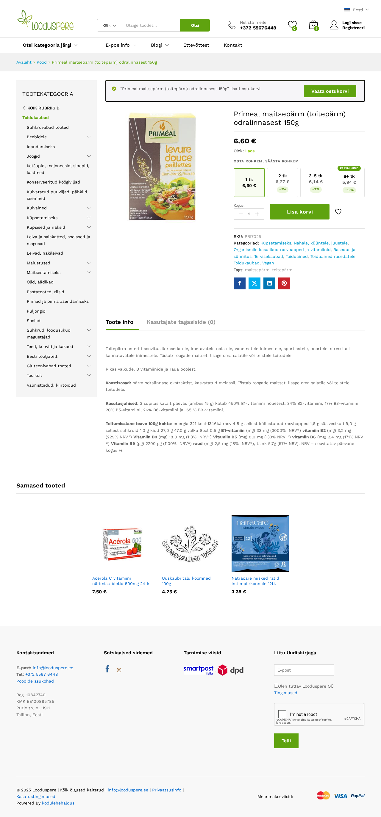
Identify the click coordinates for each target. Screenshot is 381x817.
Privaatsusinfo (166, 790)
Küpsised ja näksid (46, 227)
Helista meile (253, 22)
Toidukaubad (247, 263)
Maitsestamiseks (43, 272)
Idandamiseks (41, 146)
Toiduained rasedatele (332, 256)
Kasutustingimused (35, 796)
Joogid (33, 156)
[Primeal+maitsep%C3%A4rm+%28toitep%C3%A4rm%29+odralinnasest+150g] (254, 283)
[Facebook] (107, 669)
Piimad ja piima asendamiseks (58, 301)
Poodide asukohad (35, 681)
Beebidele (37, 136)
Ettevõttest (196, 45)
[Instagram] (119, 670)
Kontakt (233, 45)
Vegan (268, 263)
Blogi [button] (156, 45)
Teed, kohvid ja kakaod (50, 346)
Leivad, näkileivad (45, 253)
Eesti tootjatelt (42, 356)
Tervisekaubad (268, 256)
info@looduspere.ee (53, 667)
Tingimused (285, 692)
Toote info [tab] (119, 322)
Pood (42, 62)
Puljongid (36, 311)
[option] (121, 559)
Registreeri (353, 27)
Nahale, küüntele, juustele (321, 243)
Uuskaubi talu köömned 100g (186, 581)
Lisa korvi (300, 211)
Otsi (195, 25)
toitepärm (282, 269)
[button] (106, 568)
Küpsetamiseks (275, 243)
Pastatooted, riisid (45, 291)
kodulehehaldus (58, 803)
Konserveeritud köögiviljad (53, 182)
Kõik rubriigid (43, 108)
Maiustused (38, 263)
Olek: (239, 150)
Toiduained (297, 256)
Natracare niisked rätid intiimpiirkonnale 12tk (255, 581)
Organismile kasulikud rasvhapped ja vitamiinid (282, 249)
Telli (286, 741)
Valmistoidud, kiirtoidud (51, 385)
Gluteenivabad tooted (49, 365)
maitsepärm (257, 269)
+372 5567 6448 (41, 674)
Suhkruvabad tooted (48, 127)
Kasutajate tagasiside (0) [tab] (181, 322)
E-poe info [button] (118, 45)
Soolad (33, 320)
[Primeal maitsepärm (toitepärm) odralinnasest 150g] (240, 283)
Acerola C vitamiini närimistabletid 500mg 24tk (120, 581)
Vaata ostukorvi (330, 91)
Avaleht (24, 62)
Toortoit (34, 375)
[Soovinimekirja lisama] (339, 212)
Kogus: (239, 205)
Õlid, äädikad (40, 282)
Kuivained (37, 208)
